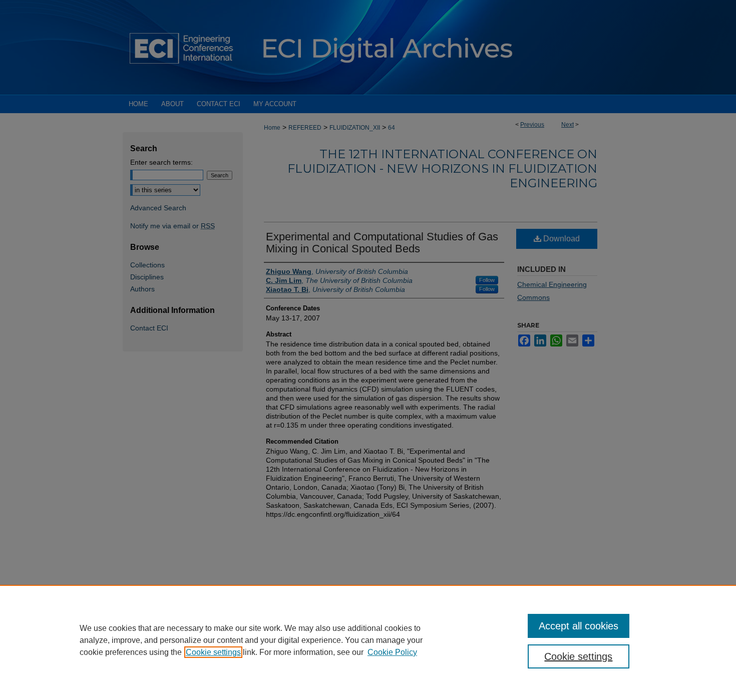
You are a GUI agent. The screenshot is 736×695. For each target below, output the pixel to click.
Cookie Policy (392, 652)
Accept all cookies (578, 625)
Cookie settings (213, 652)
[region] (368, 640)
